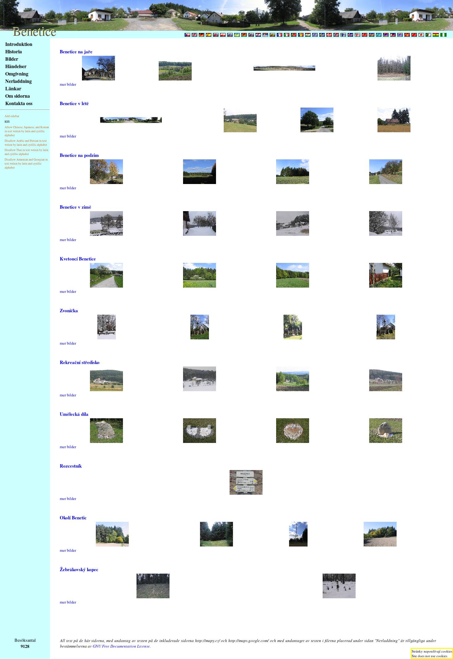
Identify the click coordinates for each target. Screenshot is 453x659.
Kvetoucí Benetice (78, 258)
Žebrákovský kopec (79, 569)
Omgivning (16, 73)
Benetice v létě (74, 103)
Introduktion (18, 43)
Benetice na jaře (76, 51)
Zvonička (69, 310)
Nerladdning (18, 80)
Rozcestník (71, 465)
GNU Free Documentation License (121, 646)
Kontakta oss (18, 103)
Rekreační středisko (80, 362)
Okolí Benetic (73, 517)
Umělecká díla (74, 414)
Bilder (11, 58)
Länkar (13, 88)
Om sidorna (17, 95)
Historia (13, 51)
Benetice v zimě (75, 206)
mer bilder (68, 84)
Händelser (16, 66)
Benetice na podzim (79, 155)
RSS (7, 122)
